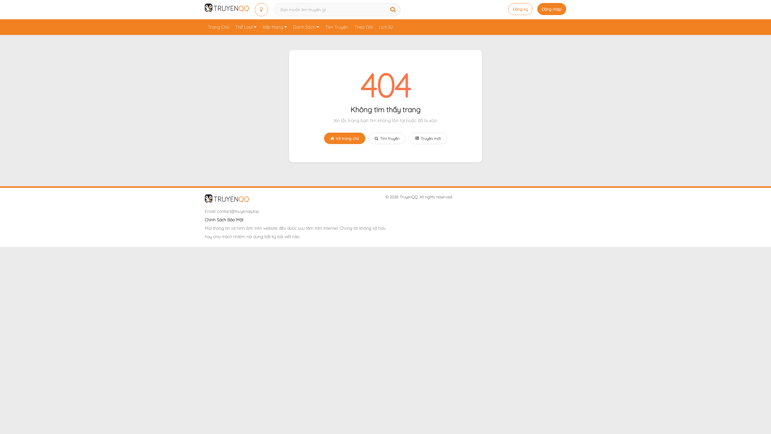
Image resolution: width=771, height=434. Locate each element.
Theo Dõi (363, 27)
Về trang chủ (347, 138)
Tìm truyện (389, 138)
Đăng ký (520, 9)
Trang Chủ (218, 27)
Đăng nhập (552, 9)
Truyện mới (431, 138)
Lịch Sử (386, 27)
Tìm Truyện (336, 27)
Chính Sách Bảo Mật (224, 219)
